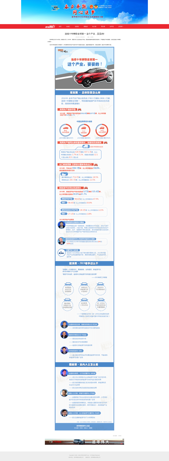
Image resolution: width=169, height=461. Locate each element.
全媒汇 (68, 26)
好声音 (112, 26)
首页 (60, 26)
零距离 (103, 26)
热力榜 (94, 26)
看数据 (86, 26)
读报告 (77, 26)
